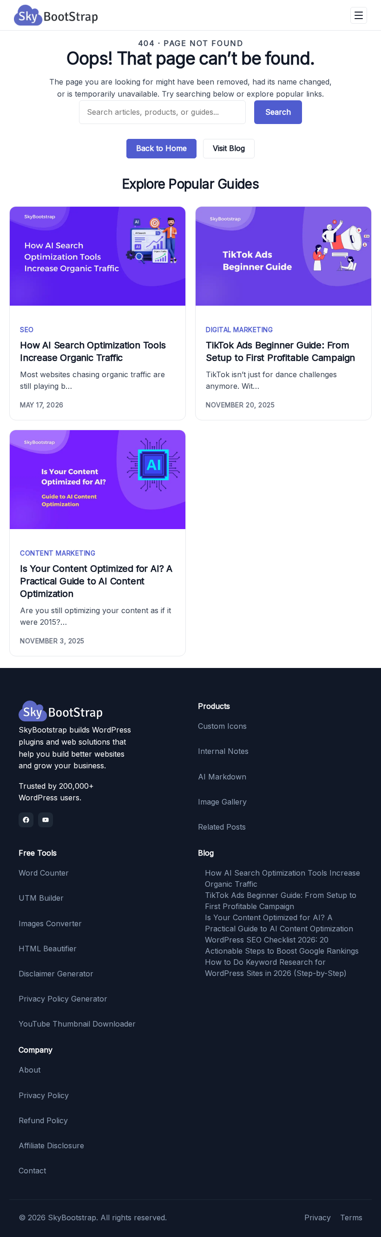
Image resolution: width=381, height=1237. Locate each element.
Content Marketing (58, 553)
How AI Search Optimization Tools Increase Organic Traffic (93, 351)
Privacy (317, 1217)
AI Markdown (222, 776)
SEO (27, 330)
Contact (32, 1170)
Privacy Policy (44, 1095)
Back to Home (161, 148)
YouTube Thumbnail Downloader (77, 1023)
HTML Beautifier (48, 948)
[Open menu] (358, 15)
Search (278, 112)
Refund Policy (43, 1120)
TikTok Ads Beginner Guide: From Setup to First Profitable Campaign (280, 351)
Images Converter (50, 923)
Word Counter (44, 872)
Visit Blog (229, 148)
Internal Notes (223, 751)
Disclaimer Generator (56, 973)
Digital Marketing (239, 330)
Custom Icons (222, 726)
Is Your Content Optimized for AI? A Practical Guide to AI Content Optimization (96, 581)
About (29, 1069)
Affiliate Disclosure (51, 1145)
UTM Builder (41, 898)
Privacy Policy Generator (63, 998)
